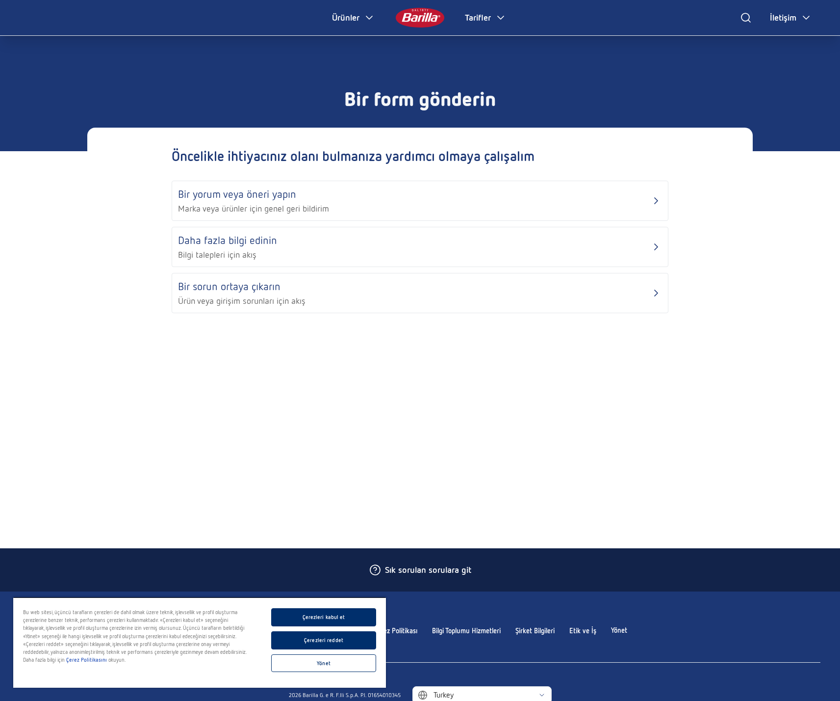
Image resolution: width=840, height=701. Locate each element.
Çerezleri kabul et (324, 617)
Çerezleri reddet (323, 640)
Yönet (619, 630)
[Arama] (746, 17)
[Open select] (542, 695)
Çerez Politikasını (86, 660)
